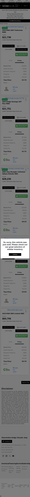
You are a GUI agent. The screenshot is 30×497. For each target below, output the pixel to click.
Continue (15, 254)
